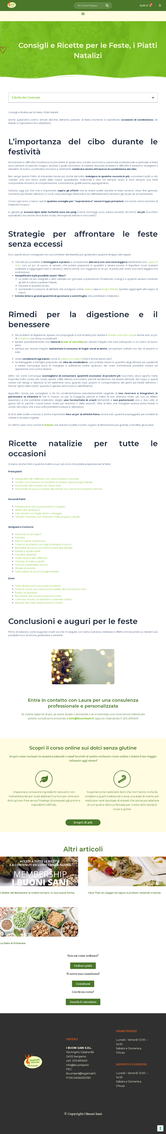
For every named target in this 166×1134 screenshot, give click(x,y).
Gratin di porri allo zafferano (31, 558)
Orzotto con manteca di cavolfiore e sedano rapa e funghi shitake (53, 482)
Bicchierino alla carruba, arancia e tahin (38, 596)
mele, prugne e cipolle (67, 516)
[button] (83, 13)
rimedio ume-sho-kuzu (120, 335)
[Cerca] (108, 5)
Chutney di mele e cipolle (29, 561)
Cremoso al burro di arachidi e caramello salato (43, 599)
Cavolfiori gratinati (25, 554)
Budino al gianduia (26, 592)
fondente (55, 585)
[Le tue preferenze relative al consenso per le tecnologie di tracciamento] (160, 1128)
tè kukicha (24, 338)
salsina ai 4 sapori (71, 358)
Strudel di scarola (25, 568)
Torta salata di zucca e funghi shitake (37, 571)
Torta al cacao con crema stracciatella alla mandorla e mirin (51, 589)
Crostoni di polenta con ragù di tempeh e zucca (43, 544)
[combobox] (90, 5)
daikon (88, 289)
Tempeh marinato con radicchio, (34, 516)
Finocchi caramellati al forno (31, 564)
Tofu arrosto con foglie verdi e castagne (38, 513)
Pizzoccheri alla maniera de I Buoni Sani (38, 485)
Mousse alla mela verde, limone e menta (38, 602)
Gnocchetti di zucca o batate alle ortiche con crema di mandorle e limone (58, 489)
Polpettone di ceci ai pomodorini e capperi (40, 506)
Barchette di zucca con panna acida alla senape (43, 547)
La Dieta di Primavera (12, 943)
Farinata (20, 537)
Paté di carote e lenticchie (30, 541)
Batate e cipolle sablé (27, 551)
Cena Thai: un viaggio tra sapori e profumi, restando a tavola (124, 892)
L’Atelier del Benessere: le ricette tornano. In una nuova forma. (37, 892)
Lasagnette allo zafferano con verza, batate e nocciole (47, 478)
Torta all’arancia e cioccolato (32, 585)
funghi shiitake (110, 289)
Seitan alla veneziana (27, 510)
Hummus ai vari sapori (28, 534)
